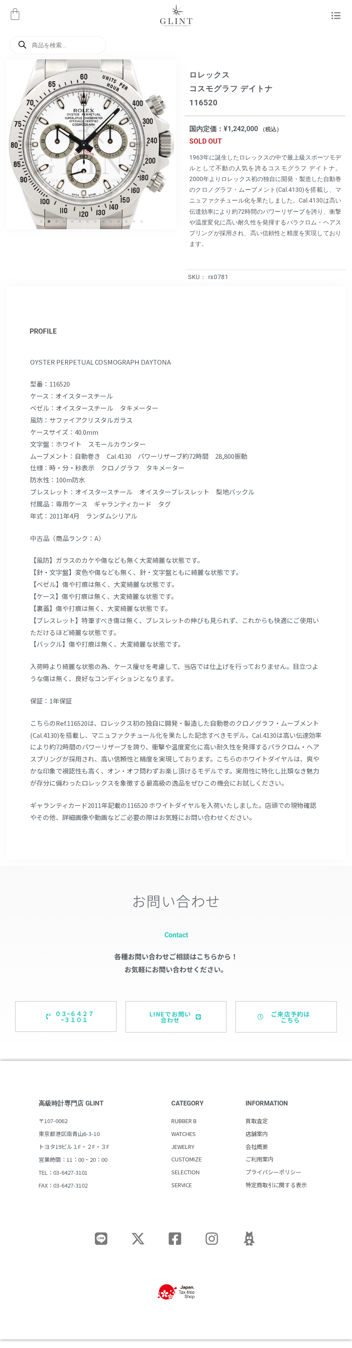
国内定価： (206, 129)
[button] (334, 16)
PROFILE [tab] (43, 331)
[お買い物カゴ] (15, 14)
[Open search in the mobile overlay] (58, 45)
